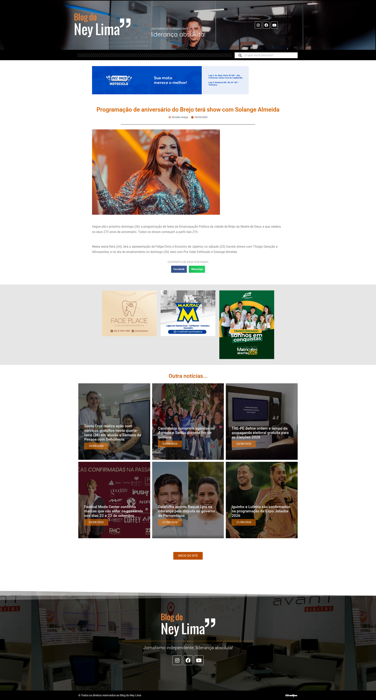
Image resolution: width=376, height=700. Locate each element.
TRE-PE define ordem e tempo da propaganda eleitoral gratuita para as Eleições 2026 (260, 433)
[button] (179, 269)
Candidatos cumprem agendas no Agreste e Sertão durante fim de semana (186, 433)
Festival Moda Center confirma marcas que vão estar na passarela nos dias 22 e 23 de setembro (113, 511)
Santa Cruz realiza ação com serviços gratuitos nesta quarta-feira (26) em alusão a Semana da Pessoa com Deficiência (112, 433)
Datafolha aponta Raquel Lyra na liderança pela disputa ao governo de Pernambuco (186, 511)
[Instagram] (258, 25)
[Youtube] (274, 25)
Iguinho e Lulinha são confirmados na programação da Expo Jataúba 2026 (261, 511)
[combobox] (266, 55)
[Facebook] (266, 25)
